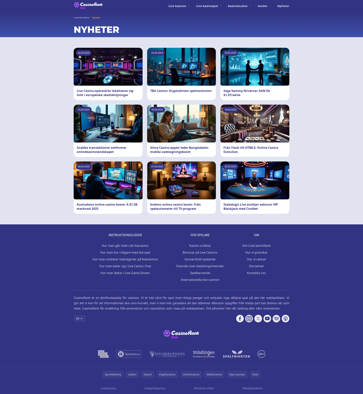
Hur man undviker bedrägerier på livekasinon (125, 259)
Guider (263, 6)
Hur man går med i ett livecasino (125, 246)
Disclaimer (256, 266)
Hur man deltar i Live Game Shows (125, 273)
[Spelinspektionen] (103, 354)
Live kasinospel (207, 6)
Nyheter (283, 6)
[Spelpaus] (129, 354)
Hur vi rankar (256, 259)
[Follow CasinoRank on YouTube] (267, 318)
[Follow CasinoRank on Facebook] (240, 318)
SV (77, 318)
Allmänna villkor (204, 388)
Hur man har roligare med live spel (125, 252)
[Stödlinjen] (204, 354)
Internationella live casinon (200, 280)
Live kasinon (177, 6)
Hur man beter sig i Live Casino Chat (125, 266)
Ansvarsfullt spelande (200, 259)
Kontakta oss (256, 273)
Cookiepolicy (108, 388)
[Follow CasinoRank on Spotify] (276, 318)
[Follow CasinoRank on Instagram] (249, 318)
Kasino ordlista (200, 246)
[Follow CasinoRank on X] (258, 318)
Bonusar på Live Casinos (200, 252)
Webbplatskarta (252, 388)
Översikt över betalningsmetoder (200, 266)
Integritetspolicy (154, 388)
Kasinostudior (238, 6)
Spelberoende (200, 273)
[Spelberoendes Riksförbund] (167, 354)
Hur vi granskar (256, 252)
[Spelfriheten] (236, 354)
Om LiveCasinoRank (256, 246)
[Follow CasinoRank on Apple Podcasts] (285, 318)
